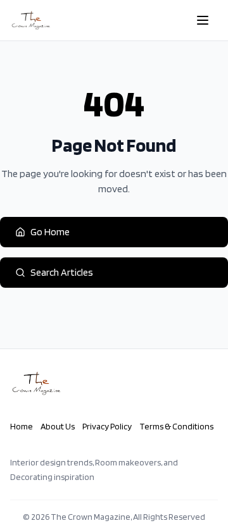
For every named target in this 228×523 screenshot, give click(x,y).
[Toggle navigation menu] (202, 20)
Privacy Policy (107, 426)
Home (21, 426)
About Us (58, 426)
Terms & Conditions (176, 426)
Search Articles (61, 272)
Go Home (50, 232)
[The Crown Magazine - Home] (30, 20)
